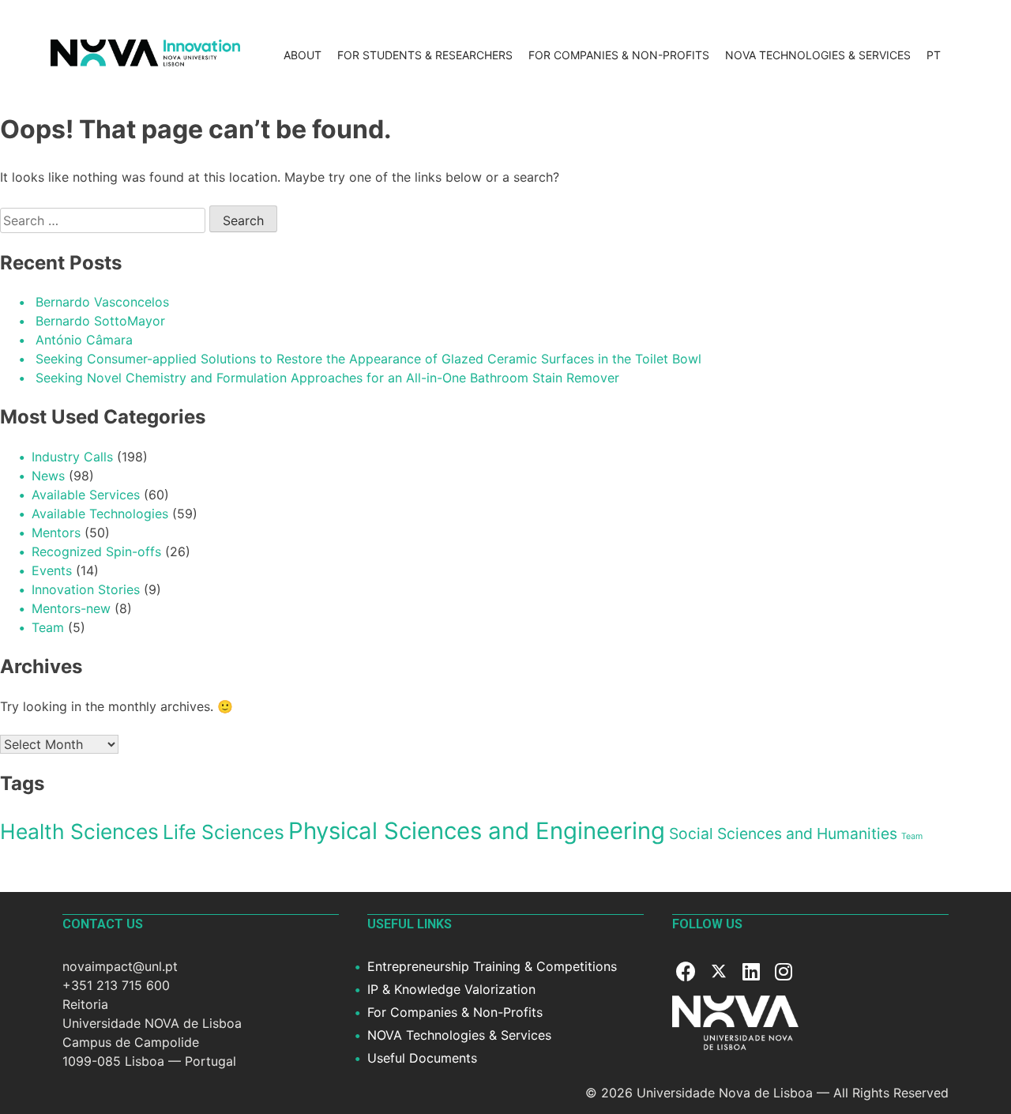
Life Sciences (223, 832)
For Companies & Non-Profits (618, 55)
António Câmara (84, 340)
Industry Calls (72, 457)
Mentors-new (71, 608)
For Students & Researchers (425, 55)
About (302, 55)
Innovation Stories (86, 589)
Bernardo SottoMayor (100, 321)
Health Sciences (79, 831)
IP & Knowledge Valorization (451, 989)
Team (48, 627)
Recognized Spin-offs (96, 551)
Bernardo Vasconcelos (102, 302)
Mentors (56, 532)
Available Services (86, 494)
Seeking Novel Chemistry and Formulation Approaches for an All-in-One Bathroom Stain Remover (327, 378)
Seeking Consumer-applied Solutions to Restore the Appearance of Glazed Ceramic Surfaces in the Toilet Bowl (368, 359)
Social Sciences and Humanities (783, 833)
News (48, 476)
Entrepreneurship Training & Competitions (492, 966)
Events (52, 570)
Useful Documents (422, 1058)
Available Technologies (100, 513)
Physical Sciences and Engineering (476, 831)
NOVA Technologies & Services (818, 55)
